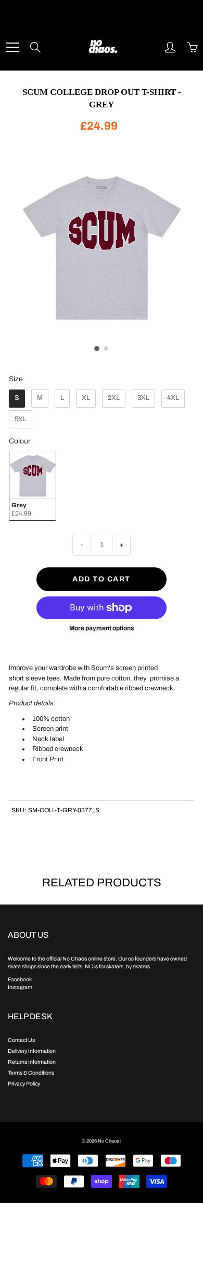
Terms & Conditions (31, 1073)
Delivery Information (32, 1051)
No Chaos (108, 1141)
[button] (96, 348)
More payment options (101, 628)
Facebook (20, 979)
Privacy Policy (24, 1084)
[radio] (17, 398)
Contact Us (21, 1040)
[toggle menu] (12, 47)
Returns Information (32, 1062)
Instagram (20, 987)
